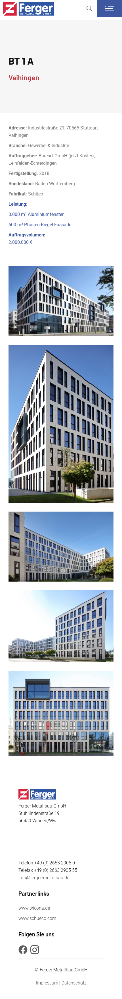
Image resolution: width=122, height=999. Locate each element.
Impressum (47, 983)
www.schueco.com (37, 918)
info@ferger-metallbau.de (43, 877)
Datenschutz (74, 983)
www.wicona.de (34, 908)
